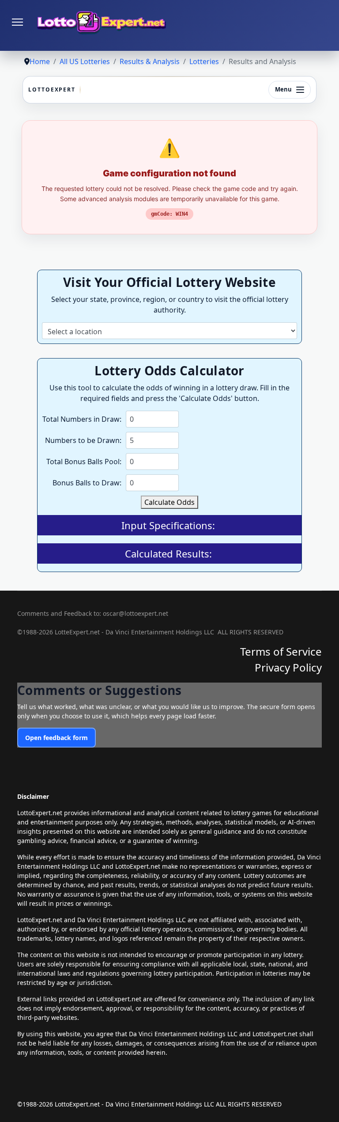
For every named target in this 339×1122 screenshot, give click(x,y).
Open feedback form (56, 737)
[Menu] (17, 22)
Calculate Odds (169, 502)
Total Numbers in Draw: (81, 419)
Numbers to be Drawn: (83, 440)
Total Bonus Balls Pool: (83, 461)
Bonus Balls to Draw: (87, 483)
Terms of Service (281, 651)
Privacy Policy (288, 667)
